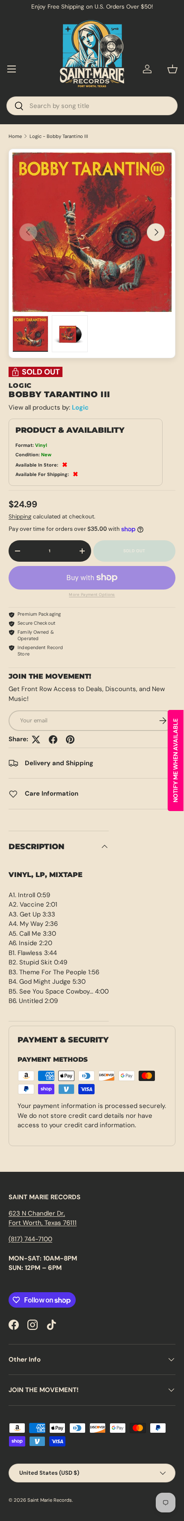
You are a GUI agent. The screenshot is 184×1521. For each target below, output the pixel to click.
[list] (92, 232)
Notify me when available (175, 760)
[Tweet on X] (36, 739)
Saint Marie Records (49, 1500)
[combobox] (92, 105)
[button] (172, 69)
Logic (80, 407)
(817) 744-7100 (30, 1239)
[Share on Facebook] (53, 739)
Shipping (20, 516)
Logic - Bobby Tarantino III (59, 136)
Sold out (134, 551)
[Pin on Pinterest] (70, 739)
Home (15, 136)
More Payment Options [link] (92, 594)
